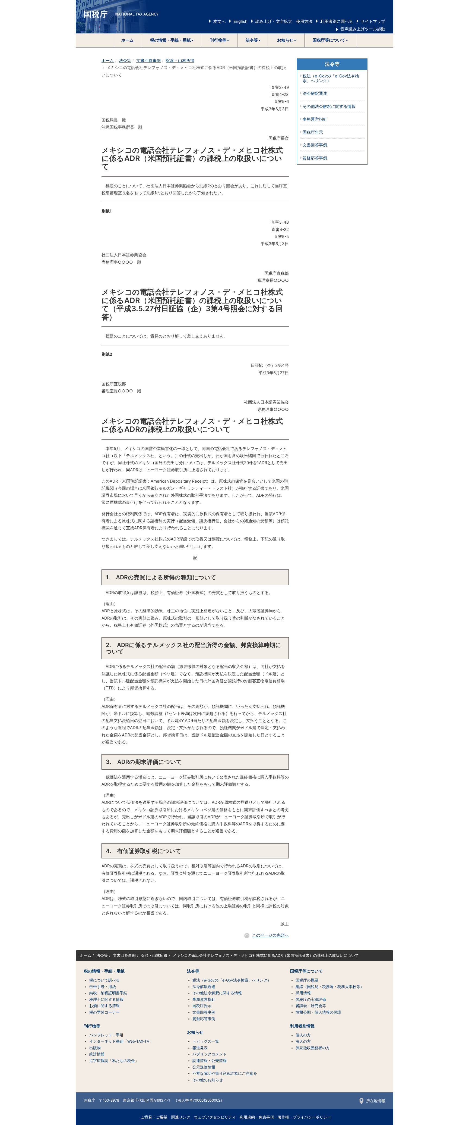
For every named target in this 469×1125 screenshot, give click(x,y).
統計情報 (96, 1054)
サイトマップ (373, 21)
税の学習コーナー (104, 1012)
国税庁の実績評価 (311, 999)
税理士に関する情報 (106, 999)
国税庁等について (306, 971)
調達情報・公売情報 (209, 1060)
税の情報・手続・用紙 (104, 971)
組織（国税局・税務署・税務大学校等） (330, 987)
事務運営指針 (315, 119)
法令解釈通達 (315, 93)
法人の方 (303, 1041)
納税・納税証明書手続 (108, 993)
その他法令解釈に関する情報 (329, 106)
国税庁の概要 (307, 980)
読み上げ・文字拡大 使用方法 (283, 21)
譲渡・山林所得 (180, 60)
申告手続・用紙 (102, 987)
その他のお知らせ (207, 1080)
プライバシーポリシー (312, 1117)
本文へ (219, 21)
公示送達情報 (203, 1067)
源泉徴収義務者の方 (313, 1048)
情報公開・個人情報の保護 (318, 1012)
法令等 (125, 60)
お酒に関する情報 (104, 1006)
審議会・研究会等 (311, 1006)
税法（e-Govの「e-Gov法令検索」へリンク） (331, 78)
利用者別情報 (302, 1026)
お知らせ (195, 1032)
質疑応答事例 (315, 158)
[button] (172, 40)
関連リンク (180, 1117)
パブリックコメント (209, 1054)
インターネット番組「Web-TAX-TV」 (121, 1041)
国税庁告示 (313, 132)
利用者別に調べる (336, 21)
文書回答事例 (148, 60)
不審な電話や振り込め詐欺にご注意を (224, 1073)
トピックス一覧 (205, 1041)
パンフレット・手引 (106, 1035)
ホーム (127, 40)
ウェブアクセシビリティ (215, 1117)
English (240, 21)
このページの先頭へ (270, 935)
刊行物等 (92, 1026)
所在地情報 (375, 1101)
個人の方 (303, 1035)
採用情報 (303, 993)
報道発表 (200, 1048)
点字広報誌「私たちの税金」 (114, 1060)
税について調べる (104, 980)
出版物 (95, 1048)
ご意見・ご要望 (154, 1117)
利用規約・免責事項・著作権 (264, 1117)
